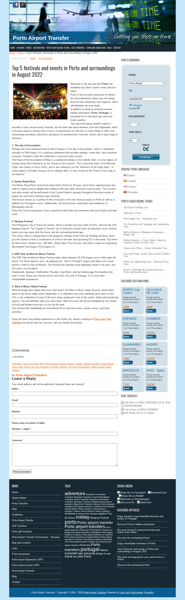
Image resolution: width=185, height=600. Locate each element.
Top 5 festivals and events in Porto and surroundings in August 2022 (137, 550)
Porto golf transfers (22, 531)
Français (131, 186)
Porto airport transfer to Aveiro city (84, 542)
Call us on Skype (144, 412)
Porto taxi (84, 545)
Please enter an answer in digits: (28, 423)
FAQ (14, 509)
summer (63, 367)
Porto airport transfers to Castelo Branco (82, 537)
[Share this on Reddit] (131, 496)
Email (15, 400)
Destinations (39, 47)
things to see (103, 553)
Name (16, 389)
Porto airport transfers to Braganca (86, 532)
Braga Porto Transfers (83, 504)
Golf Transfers (77, 47)
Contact (117, 47)
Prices (28, 47)
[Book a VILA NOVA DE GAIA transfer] (151, 310)
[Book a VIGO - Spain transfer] (151, 388)
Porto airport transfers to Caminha (98, 535)
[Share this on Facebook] (131, 492)
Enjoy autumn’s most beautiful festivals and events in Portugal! (140, 517)
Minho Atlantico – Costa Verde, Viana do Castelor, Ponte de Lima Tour (145, 241)
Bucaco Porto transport (104, 504)
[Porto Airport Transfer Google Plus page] (23, 5)
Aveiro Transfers (81, 499)
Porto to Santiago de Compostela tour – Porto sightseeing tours (144, 270)
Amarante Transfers (83, 497)
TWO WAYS (135, 132)
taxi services (86, 553)
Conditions (17, 514)
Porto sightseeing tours (57, 47)
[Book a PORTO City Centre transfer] (128, 310)
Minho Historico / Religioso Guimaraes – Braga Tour (145, 233)
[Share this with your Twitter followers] (144, 502)
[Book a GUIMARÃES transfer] (128, 362)
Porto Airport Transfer (23, 570)
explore (102, 513)
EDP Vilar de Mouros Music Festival (57, 364)
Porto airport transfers (85, 526)
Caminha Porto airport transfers (78, 506)
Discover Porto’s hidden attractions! (136, 524)
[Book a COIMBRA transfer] (151, 336)
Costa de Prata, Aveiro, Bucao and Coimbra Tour (146, 254)
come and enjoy (30, 364)
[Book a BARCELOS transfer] (128, 388)
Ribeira (104, 550)
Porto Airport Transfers (31, 375)
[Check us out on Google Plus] (126, 502)
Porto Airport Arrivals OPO (25, 565)
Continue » (146, 157)
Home (12, 47)
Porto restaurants (21, 554)
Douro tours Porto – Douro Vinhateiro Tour (145, 248)
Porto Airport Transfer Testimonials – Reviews (36, 537)
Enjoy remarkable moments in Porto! (136, 543)
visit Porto (84, 556)
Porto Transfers (20, 503)
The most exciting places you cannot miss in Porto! (140, 558)
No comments (45, 58)
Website (16, 411)
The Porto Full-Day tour (136, 207)
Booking (20, 47)
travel (68, 556)
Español (131, 181)
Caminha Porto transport (104, 506)
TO (130, 91)
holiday (79, 364)
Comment (17, 440)
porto (20, 367)
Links (15, 548)
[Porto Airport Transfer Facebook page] (16, 5)
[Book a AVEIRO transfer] (151, 362)
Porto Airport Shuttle (22, 520)
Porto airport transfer (95, 522)
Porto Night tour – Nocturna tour (140, 218)
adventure (17, 364)
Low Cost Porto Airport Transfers (137, 592)
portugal (54, 367)
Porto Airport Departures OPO (27, 559)
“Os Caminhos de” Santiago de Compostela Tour (146, 225)
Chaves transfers (102, 511)
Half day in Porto (132, 213)
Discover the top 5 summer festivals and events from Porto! (138, 531)
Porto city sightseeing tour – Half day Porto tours (146, 262)
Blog (109, 47)
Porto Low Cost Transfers (36, 367)
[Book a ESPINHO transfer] (128, 336)
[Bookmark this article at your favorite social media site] (157, 492)
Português (132, 192)
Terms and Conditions (96, 47)
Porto (21, 53)
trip (75, 556)
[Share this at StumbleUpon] (133, 499)
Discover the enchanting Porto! (133, 537)
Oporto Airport (19, 498)
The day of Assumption (79, 367)
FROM (132, 75)
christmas (70, 513)
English (130, 175)
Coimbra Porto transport (87, 514)
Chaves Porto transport (83, 511)
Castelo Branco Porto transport (78, 509)
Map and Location (21, 542)
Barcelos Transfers (82, 502)
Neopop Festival (92, 364)
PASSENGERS (137, 116)
